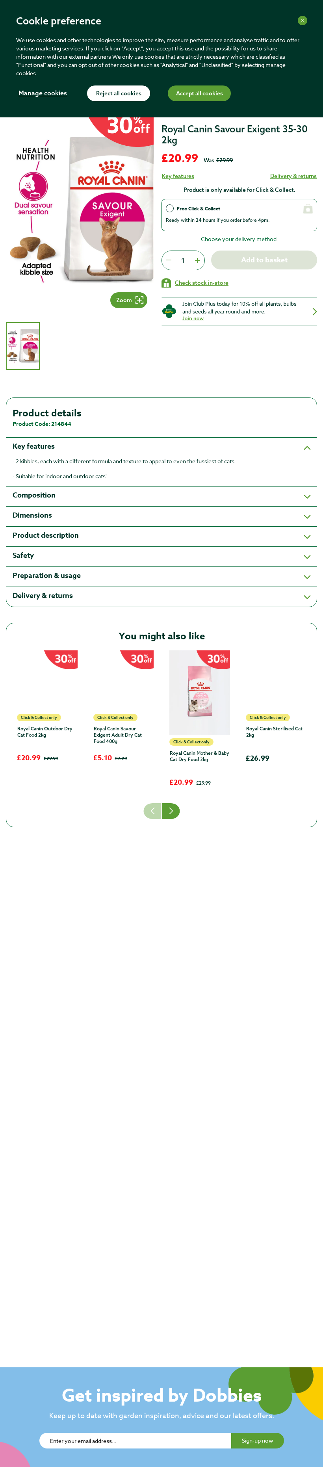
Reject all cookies (118, 94)
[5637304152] (123, 680)
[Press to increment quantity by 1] (197, 260)
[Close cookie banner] (302, 20)
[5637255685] (199, 692)
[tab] (23, 346)
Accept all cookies (199, 94)
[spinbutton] (183, 260)
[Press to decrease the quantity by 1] (168, 260)
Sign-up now (257, 1440)
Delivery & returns (293, 176)
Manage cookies (43, 94)
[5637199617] (276, 680)
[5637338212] (47, 680)
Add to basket (264, 260)
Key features (178, 176)
